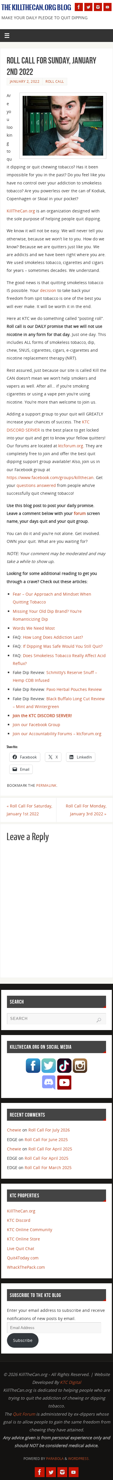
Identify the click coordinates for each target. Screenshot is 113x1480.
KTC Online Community (29, 1229)
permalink (46, 785)
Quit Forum (24, 1414)
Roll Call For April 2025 (50, 1149)
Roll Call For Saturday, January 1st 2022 (29, 809)
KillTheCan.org (21, 211)
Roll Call (54, 81)
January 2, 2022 (25, 81)
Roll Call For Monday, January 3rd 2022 (86, 809)
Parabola (55, 1458)
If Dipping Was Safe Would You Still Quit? (63, 646)
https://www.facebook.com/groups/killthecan (50, 477)
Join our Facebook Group (36, 724)
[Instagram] (98, 7)
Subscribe (22, 1340)
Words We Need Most (34, 628)
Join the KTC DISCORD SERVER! (42, 715)
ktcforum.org (70, 445)
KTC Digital (70, 1382)
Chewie (14, 1130)
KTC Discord (18, 1220)
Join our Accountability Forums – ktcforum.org (57, 733)
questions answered (36, 485)
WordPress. (79, 1458)
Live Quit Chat (20, 1248)
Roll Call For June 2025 (46, 1139)
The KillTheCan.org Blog (36, 7)
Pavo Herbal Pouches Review (74, 689)
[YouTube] (107, 7)
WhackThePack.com (26, 1267)
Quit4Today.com (23, 1258)
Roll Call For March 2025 (48, 1167)
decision (48, 290)
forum (80, 513)
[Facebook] (79, 7)
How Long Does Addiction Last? (53, 637)
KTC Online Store (23, 1239)
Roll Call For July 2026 (49, 1130)
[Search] (99, 1020)
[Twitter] (88, 7)
